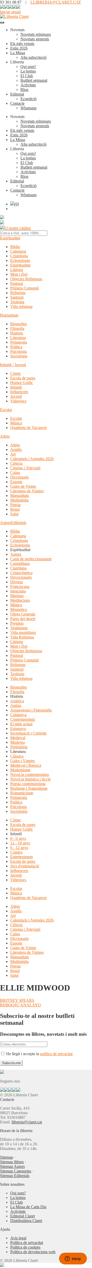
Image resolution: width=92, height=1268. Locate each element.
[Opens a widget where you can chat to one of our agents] (73, 1259)
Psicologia (18, 351)
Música (16, 423)
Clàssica (17, 756)
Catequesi (18, 251)
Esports (16, 482)
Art (13, 454)
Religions (18, 292)
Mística (16, 605)
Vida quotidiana (23, 632)
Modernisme (20, 770)
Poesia (15, 505)
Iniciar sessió (10, 12)
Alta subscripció (33, 57)
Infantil (16, 387)
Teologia (17, 302)
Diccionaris (19, 477)
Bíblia (15, 247)
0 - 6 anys (18, 838)
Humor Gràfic (21, 382)
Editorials (18, 522)
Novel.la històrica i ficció (30, 779)
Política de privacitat (26, 1242)
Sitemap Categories (15, 1171)
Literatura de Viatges (27, 491)
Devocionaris (21, 577)
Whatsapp (28, 108)
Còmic (15, 373)
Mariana (17, 596)
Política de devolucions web (32, 1252)
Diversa (16, 582)
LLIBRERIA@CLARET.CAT (55, 2)
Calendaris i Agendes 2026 (32, 459)
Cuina (15, 472)
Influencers (19, 392)
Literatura (18, 337)
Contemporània (22, 719)
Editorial (17, 94)
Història (16, 333)
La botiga (28, 71)
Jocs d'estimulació (24, 866)
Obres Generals (22, 614)
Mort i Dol (18, 274)
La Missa (17, 53)
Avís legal (18, 1238)
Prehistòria (18, 747)
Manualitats (19, 495)
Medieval (17, 738)
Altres (5, 436)
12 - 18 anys (20, 843)
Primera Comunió (24, 288)
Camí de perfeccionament (30, 559)
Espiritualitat (10, 238)
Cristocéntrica (21, 573)
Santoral (17, 297)
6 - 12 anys (19, 847)
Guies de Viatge (23, 486)
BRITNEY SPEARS (17, 1000)
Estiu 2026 (19, 48)
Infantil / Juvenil (13, 365)
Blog (24, 89)
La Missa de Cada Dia (28, 1207)
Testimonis (19, 628)
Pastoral (16, 283)
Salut (14, 514)
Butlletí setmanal (33, 80)
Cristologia (19, 256)
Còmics (16, 852)
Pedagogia (18, 342)
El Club (26, 76)
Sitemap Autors (12, 1166)
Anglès (16, 449)
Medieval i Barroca (25, 765)
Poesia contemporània (27, 784)
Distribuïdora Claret (26, 1220)
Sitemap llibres (12, 1162)
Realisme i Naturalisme (29, 788)
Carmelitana (20, 563)
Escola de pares (22, 378)
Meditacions (20, 600)
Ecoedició (28, 99)
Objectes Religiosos (26, 279)
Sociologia (18, 356)
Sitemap (6, 1157)
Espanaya (18, 728)
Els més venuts (22, 43)
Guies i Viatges (22, 761)
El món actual (21, 724)
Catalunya (18, 715)
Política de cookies (25, 1247)
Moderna (17, 742)
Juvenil (16, 396)
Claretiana (18, 568)
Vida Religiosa (22, 637)
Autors (5, 522)
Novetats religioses (35, 34)
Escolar (6, 410)
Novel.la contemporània (29, 774)
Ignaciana (18, 591)
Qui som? (28, 66)
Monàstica (18, 609)
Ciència (16, 463)
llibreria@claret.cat (27, 1122)
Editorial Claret (22, 1216)
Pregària (17, 623)
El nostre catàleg (17, 228)
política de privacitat (56, 1054)
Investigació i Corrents (28, 733)
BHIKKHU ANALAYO (20, 1005)
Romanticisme (21, 793)
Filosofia (17, 328)
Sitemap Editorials (14, 1175)
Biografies (18, 324)
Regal (15, 509)
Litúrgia (16, 269)
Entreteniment (21, 857)
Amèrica (17, 701)
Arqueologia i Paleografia (31, 710)
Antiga (15, 705)
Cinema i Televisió (25, 468)
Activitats (28, 85)
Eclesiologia (20, 260)
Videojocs (18, 401)
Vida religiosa (21, 306)
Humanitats (9, 315)
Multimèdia (19, 500)
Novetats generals (34, 39)
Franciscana (19, 586)
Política (16, 347)
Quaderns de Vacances (28, 427)
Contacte (17, 103)
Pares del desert (22, 618)
